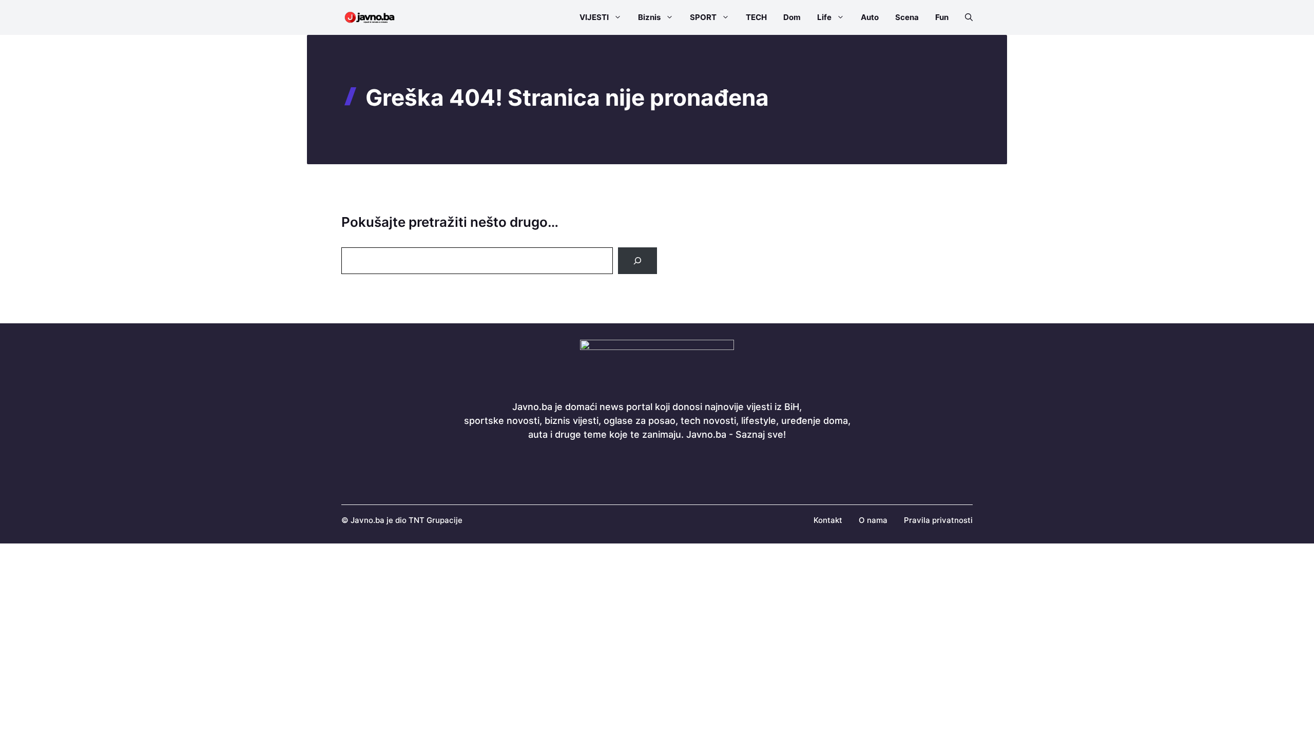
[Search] (637, 260)
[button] (965, 17)
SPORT (703, 17)
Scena (907, 17)
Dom (792, 17)
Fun (942, 17)
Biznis (649, 17)
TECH (756, 17)
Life (824, 17)
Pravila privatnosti (938, 520)
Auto (870, 17)
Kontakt (828, 520)
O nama (873, 520)
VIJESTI (594, 17)
